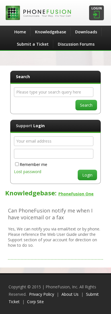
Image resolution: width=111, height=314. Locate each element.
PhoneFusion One (76, 193)
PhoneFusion (55, 13)
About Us (70, 294)
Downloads (86, 32)
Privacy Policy (41, 294)
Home (20, 32)
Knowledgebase (50, 32)
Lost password (27, 171)
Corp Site (35, 301)
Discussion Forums (76, 44)
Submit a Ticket (33, 44)
